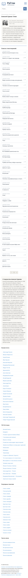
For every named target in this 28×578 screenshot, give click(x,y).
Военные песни (6, 545)
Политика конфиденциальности (8, 574)
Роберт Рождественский (9, 419)
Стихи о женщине (7, 501)
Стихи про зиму (6, 512)
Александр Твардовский (9, 417)
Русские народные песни (9, 542)
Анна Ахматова (6, 373)
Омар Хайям (6, 409)
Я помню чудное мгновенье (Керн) (11, 434)
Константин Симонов (8, 401)
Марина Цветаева (7, 380)
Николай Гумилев (7, 414)
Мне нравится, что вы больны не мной (12, 460)
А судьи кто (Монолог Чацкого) (10, 455)
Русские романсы (7, 550)
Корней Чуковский (7, 393)
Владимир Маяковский (8, 365)
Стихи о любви (6, 488)
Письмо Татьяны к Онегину (9, 465)
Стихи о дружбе (7, 499)
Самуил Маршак (7, 391)
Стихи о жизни (6, 493)
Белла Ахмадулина (7, 412)
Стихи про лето (6, 517)
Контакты (19, 573)
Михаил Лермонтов (7, 354)
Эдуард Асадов (6, 396)
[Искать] (25, 8)
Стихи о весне (6, 514)
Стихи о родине (6, 527)
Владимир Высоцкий (8, 375)
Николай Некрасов (7, 362)
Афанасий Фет (6, 370)
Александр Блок (7, 383)
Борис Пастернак (7, 388)
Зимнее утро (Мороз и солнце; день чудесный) (14, 445)
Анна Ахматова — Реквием (9, 473)
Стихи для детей (7, 491)
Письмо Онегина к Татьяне (9, 468)
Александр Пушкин (7, 352)
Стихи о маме (6, 522)
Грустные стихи (6, 506)
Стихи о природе (7, 496)
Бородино (5, 432)
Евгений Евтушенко (7, 399)
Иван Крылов (6, 360)
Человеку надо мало (8, 463)
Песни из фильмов (7, 555)
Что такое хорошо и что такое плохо (12, 458)
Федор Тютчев (6, 367)
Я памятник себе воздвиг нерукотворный (13, 442)
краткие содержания (17, 567)
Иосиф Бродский (7, 378)
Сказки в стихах (7, 532)
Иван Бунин (6, 404)
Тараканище (6, 452)
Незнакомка (6, 447)
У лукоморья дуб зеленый (9, 437)
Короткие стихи (7, 504)
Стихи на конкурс (7, 530)
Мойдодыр (5, 450)
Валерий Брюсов (7, 406)
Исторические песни (8, 547)
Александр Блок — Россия (9, 471)
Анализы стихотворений (6, 567)
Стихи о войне (6, 525)
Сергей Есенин (6, 357)
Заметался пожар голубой (9, 479)
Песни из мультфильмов (9, 552)
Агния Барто (6, 386)
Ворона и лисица (7, 439)
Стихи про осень (7, 509)
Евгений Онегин (7, 429)
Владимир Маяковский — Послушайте (12, 476)
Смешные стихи (7, 519)
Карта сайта (18, 574)
